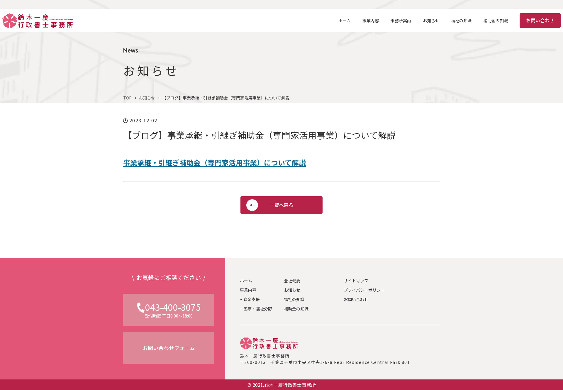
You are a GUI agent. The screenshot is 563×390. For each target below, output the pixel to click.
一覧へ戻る (281, 204)
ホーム (246, 280)
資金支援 (251, 299)
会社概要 (292, 280)
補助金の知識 (296, 309)
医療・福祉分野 (257, 309)
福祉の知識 (294, 299)
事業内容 (248, 290)
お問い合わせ (540, 20)
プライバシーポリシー (364, 290)
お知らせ (292, 290)
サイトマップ (356, 280)
